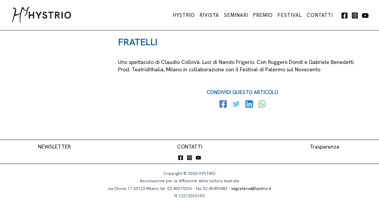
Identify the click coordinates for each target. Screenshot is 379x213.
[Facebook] (344, 15)
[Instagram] (354, 15)
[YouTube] (365, 15)
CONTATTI (189, 146)
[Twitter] (236, 104)
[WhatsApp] (262, 104)
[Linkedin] (249, 104)
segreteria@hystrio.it (251, 188)
